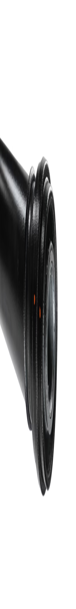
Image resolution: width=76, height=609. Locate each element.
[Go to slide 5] (4, 318)
